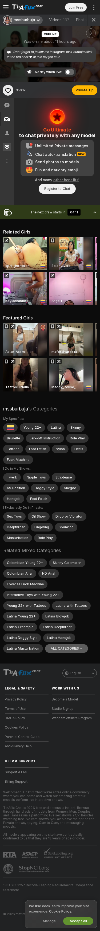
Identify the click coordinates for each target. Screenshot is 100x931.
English (75, 673)
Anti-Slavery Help (18, 746)
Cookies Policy (16, 727)
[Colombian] (10, 427)
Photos (86, 19)
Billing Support (16, 781)
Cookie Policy (60, 911)
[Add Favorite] (8, 90)
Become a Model (65, 699)
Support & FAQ (16, 772)
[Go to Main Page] (31, 7)
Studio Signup (63, 709)
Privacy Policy (16, 699)
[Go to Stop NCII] (34, 869)
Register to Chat (57, 189)
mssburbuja (15, 409)
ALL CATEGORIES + (66, 648)
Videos (59, 19)
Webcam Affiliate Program (72, 718)
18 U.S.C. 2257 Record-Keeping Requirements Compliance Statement (48, 887)
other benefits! (66, 180)
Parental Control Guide (22, 737)
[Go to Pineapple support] (8, 869)
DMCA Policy (15, 718)
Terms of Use (15, 709)
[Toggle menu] (6, 7)
